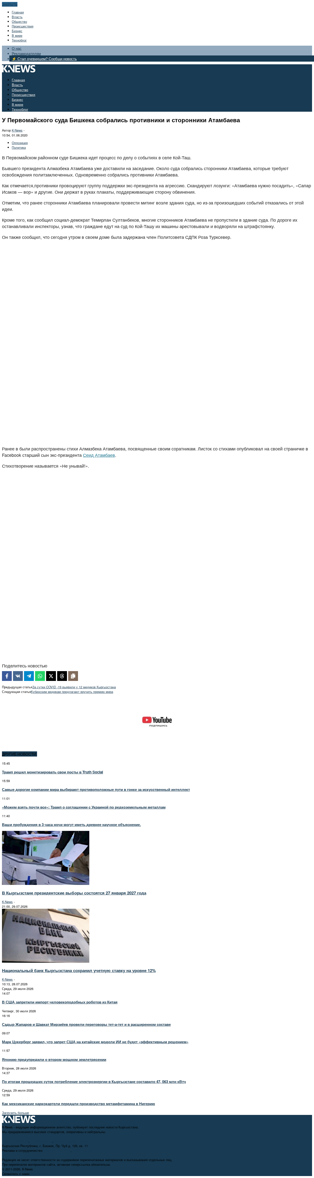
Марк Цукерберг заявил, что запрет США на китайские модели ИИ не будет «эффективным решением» (95, 1041)
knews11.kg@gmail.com (71, 1141)
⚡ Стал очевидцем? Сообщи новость (44, 58)
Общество (19, 21)
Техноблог (19, 40)
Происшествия (22, 26)
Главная (18, 12)
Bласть (17, 16)
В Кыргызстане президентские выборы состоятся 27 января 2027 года (74, 893)
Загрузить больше (15, 1112)
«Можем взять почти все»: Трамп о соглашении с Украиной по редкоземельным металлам (84, 807)
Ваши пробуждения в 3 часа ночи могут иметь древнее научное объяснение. (71, 824)
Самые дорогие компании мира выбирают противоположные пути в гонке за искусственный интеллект (96, 789)
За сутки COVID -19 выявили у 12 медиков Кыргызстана (74, 687)
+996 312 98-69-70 (15, 1141)
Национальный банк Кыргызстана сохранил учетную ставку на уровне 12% (79, 970)
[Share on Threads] (62, 676)
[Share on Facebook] (7, 676)
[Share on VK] (18, 676)
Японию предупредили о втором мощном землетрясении (54, 1059)
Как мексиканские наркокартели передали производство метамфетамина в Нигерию (78, 1103)
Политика (19, 147)
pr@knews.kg (82, 1150)
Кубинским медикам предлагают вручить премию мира (72, 691)
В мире (17, 35)
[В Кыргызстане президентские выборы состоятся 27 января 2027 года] (45, 883)
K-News (17, 130)
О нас (17, 48)
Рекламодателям (26, 53)
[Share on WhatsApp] (40, 676)
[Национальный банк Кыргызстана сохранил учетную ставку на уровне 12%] (45, 961)
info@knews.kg (41, 1141)
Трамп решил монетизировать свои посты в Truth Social (52, 772)
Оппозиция (20, 142)
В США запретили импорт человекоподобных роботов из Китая (60, 1002)
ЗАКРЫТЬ (9, 4)
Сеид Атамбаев (99, 455)
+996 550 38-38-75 (57, 1150)
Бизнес (17, 30)
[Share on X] (51, 676)
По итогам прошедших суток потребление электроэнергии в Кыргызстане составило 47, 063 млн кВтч (94, 1081)
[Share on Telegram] (29, 676)
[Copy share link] (73, 676)
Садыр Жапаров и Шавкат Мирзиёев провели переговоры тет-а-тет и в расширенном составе (86, 1024)
